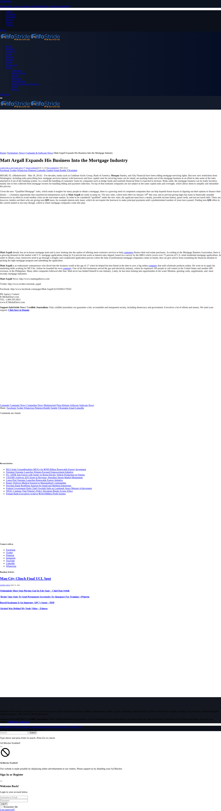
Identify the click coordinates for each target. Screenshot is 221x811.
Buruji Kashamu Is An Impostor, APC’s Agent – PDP (27, 602)
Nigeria (9, 57)
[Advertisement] (90, 131)
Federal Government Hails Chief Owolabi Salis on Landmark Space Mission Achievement (49, 488)
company (153, 265)
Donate (9, 19)
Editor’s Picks (18, 73)
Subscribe (4, 94)
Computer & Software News (11, 168)
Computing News (34, 405)
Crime (9, 54)
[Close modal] (1, 746)
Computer (4, 405)
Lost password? (7, 809)
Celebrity (10, 51)
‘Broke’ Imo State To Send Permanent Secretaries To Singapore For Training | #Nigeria (44, 596)
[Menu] (1, 98)
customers (128, 252)
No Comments (52, 168)
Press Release (63, 405)
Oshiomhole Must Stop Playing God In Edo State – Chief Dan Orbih (34, 590)
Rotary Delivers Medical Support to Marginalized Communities (36, 483)
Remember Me (11, 807)
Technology (11, 65)
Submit (33, 733)
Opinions (16, 78)
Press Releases (19, 81)
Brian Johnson (32, 168)
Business (10, 49)
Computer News (18, 405)
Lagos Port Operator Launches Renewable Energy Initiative (34, 480)
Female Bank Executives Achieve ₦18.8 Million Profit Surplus (36, 493)
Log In (4, 804)
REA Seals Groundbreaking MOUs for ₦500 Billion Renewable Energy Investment (46, 469)
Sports (9, 62)
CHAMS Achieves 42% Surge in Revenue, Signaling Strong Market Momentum (44, 477)
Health (15, 76)
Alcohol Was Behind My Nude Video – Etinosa (24, 608)
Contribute (11, 17)
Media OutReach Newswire (25, 84)
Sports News (5, 585)
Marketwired (50, 405)
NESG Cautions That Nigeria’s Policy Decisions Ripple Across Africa (39, 491)
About (9, 11)
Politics (9, 59)
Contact (9, 25)
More (8, 68)
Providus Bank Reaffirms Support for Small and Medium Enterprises (38, 485)
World (15, 86)
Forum (9, 22)
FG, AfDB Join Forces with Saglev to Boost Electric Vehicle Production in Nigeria (45, 475)
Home (9, 46)
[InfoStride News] (30, 41)
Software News (86, 405)
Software (74, 405)
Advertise (10, 14)
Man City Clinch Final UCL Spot (25, 578)
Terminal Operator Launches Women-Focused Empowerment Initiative (39, 472)
